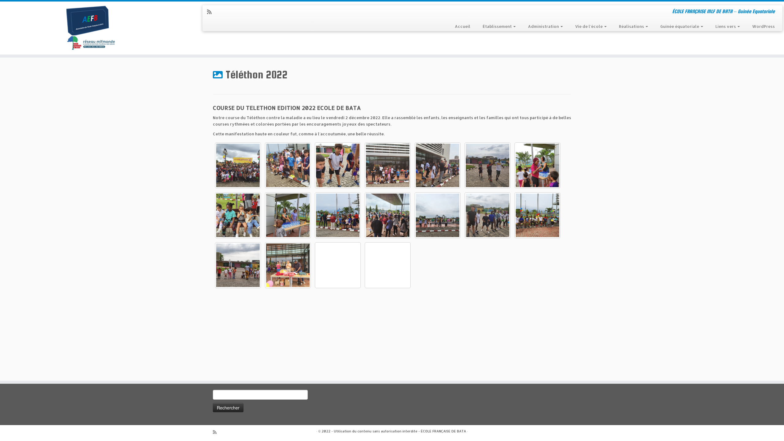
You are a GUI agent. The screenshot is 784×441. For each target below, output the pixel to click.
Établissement (498, 26)
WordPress (763, 26)
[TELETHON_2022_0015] (438, 165)
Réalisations (632, 26)
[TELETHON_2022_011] (488, 215)
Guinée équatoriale (680, 26)
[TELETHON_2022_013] (388, 215)
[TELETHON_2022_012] (238, 165)
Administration (544, 26)
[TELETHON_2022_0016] (388, 165)
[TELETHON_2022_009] (338, 165)
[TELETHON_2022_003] (537, 215)
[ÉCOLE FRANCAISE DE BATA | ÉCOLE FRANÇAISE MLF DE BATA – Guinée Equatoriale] (90, 28)
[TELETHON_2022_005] (338, 215)
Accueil (462, 26)
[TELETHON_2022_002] (238, 265)
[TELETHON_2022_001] (288, 265)
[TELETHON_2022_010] (488, 165)
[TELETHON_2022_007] (238, 215)
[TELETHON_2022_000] (388, 265)
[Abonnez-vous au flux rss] (211, 12)
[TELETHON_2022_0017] (288, 165)
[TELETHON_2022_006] (288, 215)
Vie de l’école (589, 26)
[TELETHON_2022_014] (338, 265)
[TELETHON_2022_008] (537, 165)
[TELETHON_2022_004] (438, 215)
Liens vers (726, 26)
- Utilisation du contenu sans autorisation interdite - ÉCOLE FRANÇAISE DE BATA (398, 431)
